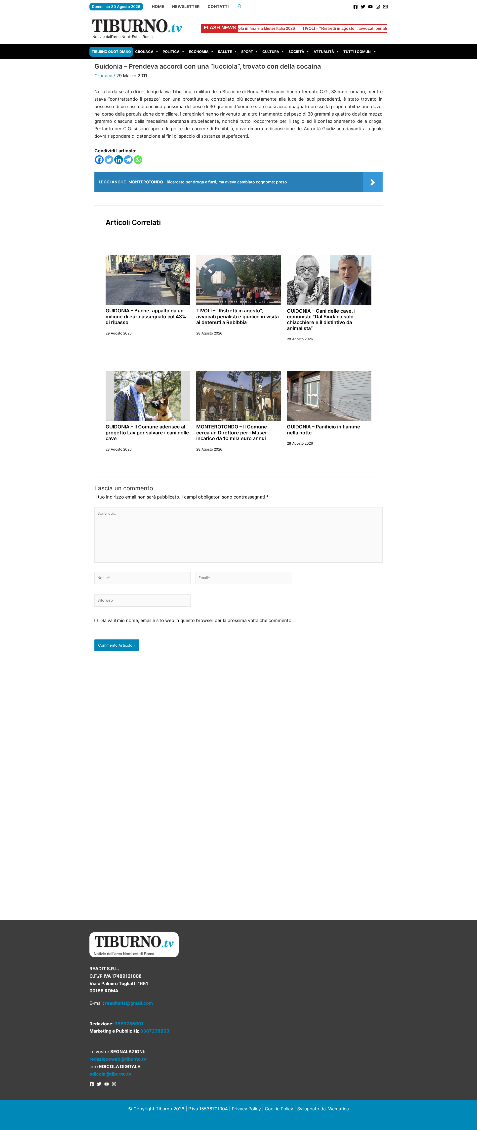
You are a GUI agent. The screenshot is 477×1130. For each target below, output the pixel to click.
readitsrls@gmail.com (129, 1003)
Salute (225, 51)
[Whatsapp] (138, 159)
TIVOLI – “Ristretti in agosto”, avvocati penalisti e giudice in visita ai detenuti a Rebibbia (338, 28)
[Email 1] (385, 6)
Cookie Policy (279, 1108)
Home (158, 6)
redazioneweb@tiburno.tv (117, 1059)
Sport (247, 51)
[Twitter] (363, 6)
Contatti (218, 6)
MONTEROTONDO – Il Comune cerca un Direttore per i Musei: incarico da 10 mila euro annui (232, 432)
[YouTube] (370, 6)
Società (296, 51)
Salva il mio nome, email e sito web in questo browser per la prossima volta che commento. (197, 620)
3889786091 (129, 1023)
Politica (171, 51)
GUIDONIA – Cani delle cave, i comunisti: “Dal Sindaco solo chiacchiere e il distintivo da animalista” (321, 319)
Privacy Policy (246, 1108)
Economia (199, 51)
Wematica (338, 1108)
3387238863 (154, 1031)
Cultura (270, 51)
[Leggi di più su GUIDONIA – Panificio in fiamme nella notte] (329, 395)
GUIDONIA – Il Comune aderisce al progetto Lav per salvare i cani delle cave (147, 432)
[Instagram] (378, 6)
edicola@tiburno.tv (110, 1074)
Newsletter (186, 6)
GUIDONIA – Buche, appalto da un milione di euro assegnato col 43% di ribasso (146, 316)
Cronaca (144, 51)
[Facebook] (355, 6)
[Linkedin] (118, 159)
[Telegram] (128, 159)
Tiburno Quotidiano (111, 51)
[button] (240, 6)
